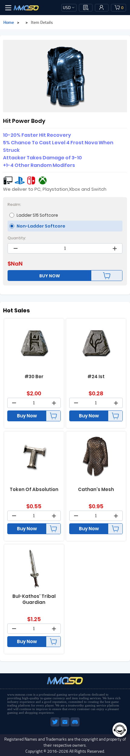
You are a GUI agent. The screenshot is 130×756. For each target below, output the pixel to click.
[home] (26, 7)
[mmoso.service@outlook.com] (65, 725)
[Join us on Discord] (75, 725)
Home (8, 22)
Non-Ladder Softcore (41, 226)
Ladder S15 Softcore (37, 215)
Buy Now (27, 416)
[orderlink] (86, 7)
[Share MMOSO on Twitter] (55, 725)
